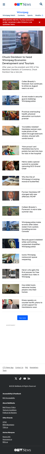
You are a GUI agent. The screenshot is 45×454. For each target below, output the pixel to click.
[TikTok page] (20, 378)
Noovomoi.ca (7, 439)
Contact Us (19, 367)
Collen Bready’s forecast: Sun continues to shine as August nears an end (32, 84)
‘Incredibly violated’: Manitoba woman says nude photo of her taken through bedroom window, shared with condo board (32, 132)
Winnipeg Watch (9, 15)
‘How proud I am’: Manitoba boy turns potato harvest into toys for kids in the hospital (32, 150)
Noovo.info (6, 437)
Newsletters (34, 367)
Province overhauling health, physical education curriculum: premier (31, 115)
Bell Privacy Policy (9, 407)
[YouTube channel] (24, 378)
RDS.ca (5, 442)
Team (5, 370)
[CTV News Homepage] (22, 4)
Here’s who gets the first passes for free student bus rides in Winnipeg (30, 273)
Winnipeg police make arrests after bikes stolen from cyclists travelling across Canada (31, 226)
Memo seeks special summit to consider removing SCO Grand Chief (31, 165)
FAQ (26, 367)
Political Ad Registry (10, 413)
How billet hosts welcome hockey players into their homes (29, 288)
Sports (30, 15)
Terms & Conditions (9, 410)
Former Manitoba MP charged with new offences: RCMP (31, 194)
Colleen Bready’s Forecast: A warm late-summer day (32, 209)
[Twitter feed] (16, 378)
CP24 (5, 422)
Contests (21, 15)
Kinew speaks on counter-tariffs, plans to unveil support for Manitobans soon (32, 303)
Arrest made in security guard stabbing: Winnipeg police (32, 99)
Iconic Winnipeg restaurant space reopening (29, 257)
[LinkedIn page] (29, 378)
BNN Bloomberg (8, 425)
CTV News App (8, 367)
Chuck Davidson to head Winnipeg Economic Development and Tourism (18, 60)
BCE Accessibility (9, 398)
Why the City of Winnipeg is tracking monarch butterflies (30, 179)
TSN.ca (5, 427)
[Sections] (4, 4)
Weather (38, 15)
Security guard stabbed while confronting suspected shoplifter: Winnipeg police (32, 243)
